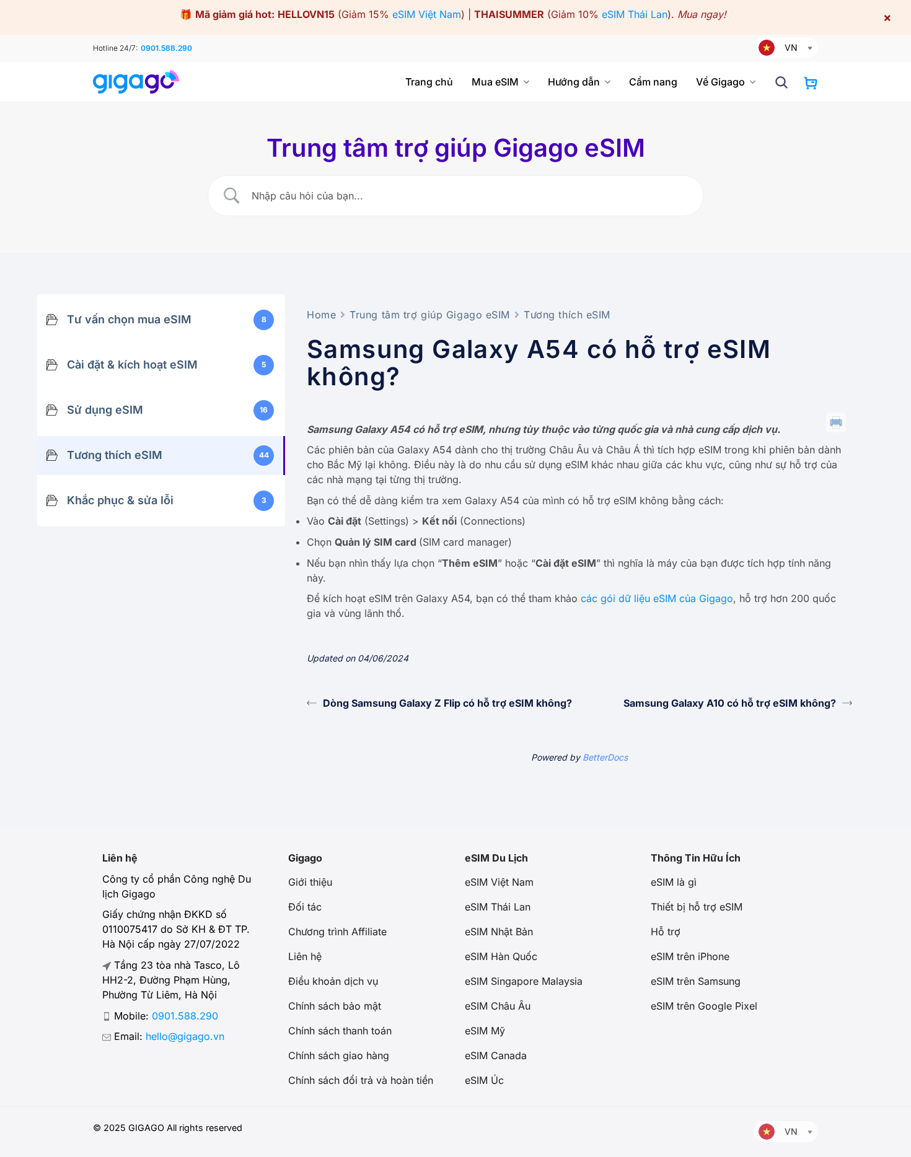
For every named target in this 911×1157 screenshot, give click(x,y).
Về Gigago (720, 82)
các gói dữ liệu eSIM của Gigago (657, 598)
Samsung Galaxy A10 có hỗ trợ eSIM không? (729, 703)
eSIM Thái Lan (634, 14)
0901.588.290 (166, 48)
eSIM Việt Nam (426, 14)
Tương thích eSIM (567, 314)
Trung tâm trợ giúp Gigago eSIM (430, 314)
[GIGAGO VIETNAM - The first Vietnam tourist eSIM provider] (141, 82)
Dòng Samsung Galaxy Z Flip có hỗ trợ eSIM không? (447, 703)
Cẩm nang (653, 82)
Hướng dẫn (574, 82)
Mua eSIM (495, 82)
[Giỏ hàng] (810, 83)
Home (321, 314)
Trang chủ (429, 82)
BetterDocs (605, 757)
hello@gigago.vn (185, 1036)
